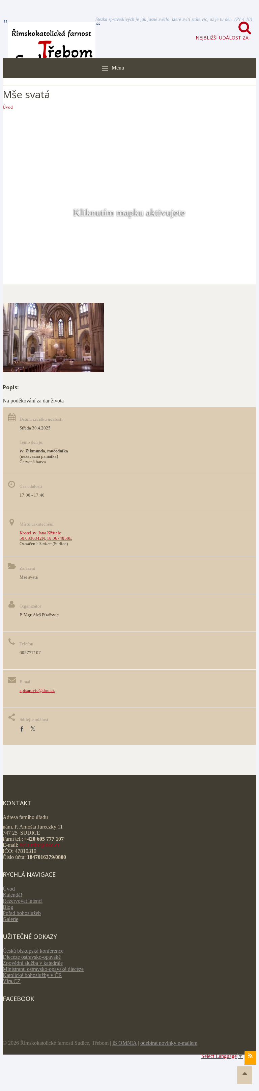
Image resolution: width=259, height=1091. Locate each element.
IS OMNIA (124, 1043)
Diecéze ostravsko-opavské (32, 957)
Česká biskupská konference (33, 951)
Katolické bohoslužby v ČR (32, 975)
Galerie (10, 919)
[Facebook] (21, 729)
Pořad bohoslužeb (22, 913)
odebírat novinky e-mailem (168, 1043)
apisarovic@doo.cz (37, 690)
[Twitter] (32, 729)
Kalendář (12, 895)
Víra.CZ (12, 981)
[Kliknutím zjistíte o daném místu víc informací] (53, 370)
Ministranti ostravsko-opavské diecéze (43, 969)
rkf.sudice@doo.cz (40, 845)
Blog (8, 907)
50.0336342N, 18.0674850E (46, 538)
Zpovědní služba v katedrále (33, 963)
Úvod (8, 107)
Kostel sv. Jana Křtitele (40, 532)
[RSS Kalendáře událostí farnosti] (250, 1058)
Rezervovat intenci (22, 901)
